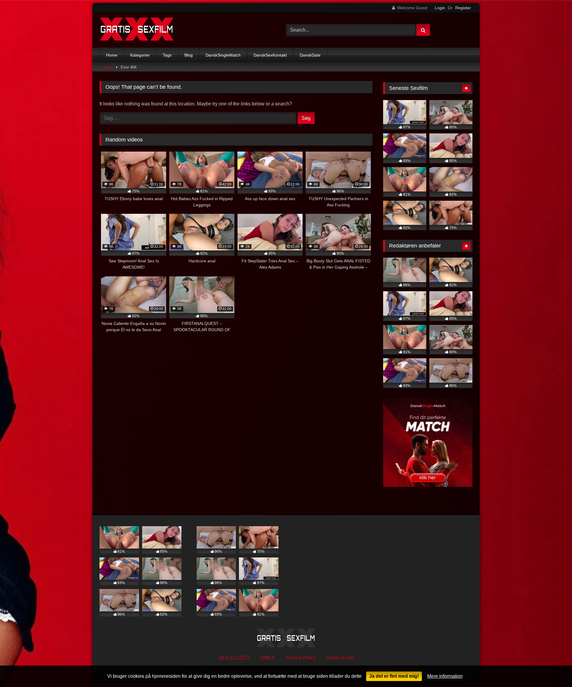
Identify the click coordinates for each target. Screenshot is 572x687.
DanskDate (310, 55)
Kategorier (140, 55)
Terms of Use (340, 657)
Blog (188, 55)
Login (440, 7)
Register (463, 7)
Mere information (445, 676)
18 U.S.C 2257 (234, 657)
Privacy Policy (300, 657)
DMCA (267, 657)
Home (111, 55)
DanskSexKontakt (270, 55)
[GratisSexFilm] (137, 30)
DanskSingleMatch (223, 55)
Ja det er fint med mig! (394, 676)
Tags (167, 55)
